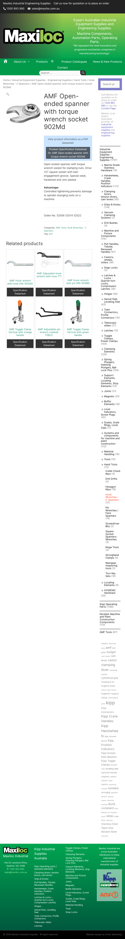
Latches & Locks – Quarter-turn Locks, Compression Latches (45, 900)
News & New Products (107, 61)
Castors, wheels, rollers (107, 259)
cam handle (105, 656)
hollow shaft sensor (108, 690)
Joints (107, 391)
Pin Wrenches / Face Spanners (111, 511)
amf (51, 234)
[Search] (83, 72)
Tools (107, 459)
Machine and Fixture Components (110, 233)
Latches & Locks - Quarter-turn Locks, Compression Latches (108, 282)
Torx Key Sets (110, 575)
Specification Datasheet (20, 292)
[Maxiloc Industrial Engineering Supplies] (15, 852)
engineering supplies (107, 134)
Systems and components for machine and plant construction (110, 438)
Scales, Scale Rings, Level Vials (110, 425)
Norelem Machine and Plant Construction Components (110, 618)
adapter (104, 643)
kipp (110, 702)
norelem (113, 788)
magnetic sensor (108, 776)
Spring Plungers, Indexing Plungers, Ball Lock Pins (108, 365)
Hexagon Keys (110, 488)
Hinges (108, 293)
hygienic (105, 693)
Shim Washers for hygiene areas (109, 812)
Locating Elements (109, 584)
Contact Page (108, 108)
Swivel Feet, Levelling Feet (112, 300)
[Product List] (53, 61)
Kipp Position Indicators (107, 745)
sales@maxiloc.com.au (45, 8)
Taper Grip (107, 827)
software (109, 820)
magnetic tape (106, 781)
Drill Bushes (111, 222)
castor (112, 660)
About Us (20, 61)
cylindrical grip (109, 677)
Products (42, 61)
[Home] (5, 61)
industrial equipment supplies (107, 127)
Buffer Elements (109, 403)
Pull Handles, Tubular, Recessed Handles (110, 247)
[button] (7, 94)
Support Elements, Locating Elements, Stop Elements (109, 380)
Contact (62, 67)
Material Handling (109, 453)
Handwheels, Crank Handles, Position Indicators (110, 181)
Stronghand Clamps (112, 556)
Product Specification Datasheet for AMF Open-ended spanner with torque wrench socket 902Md (68, 153)
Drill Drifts (111, 478)
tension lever (109, 831)
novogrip (105, 792)
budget (111, 652)
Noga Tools (112, 547)
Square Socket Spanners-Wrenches (111, 535)
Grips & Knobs (112, 204)
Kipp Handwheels (109, 731)
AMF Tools (61, 227)
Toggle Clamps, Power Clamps (109, 338)
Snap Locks (111, 267)
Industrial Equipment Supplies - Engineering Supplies (42, 80)
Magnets (109, 396)
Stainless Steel (109, 823)
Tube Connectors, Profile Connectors (109, 313)
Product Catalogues (74, 61)
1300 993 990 (15, 8)
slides (109, 816)
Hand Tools (80, 80)
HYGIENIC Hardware (110, 591)
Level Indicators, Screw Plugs (108, 412)
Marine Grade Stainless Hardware (110, 167)
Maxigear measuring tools (111, 565)
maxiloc (104, 784)
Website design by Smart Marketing (104, 934)
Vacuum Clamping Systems (108, 215)
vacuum (104, 836)
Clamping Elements (109, 350)
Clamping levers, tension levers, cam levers (109, 195)
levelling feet (112, 768)
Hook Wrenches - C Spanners (112, 497)
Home (6, 80)
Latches (108, 330)
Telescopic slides (110, 324)
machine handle (109, 772)
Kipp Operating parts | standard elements (45, 867)
